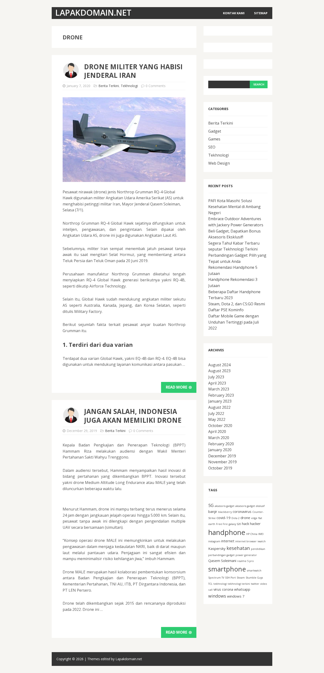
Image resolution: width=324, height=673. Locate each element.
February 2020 (221, 443)
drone (245, 517)
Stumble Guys (254, 577)
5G (211, 505)
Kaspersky (217, 548)
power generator (246, 555)
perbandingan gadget (221, 555)
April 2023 (217, 383)
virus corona (223, 589)
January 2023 (219, 401)
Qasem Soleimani (222, 560)
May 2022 (216, 419)
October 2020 (220, 425)
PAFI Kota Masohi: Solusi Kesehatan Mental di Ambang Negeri (234, 206)
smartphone (227, 569)
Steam (241, 577)
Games (214, 139)
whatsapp (242, 589)
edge (254, 518)
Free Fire (222, 524)
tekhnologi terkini (239, 583)
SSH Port (230, 577)
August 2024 (219, 364)
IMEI (261, 534)
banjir (212, 511)
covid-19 (224, 517)
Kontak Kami (234, 13)
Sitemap (261, 13)
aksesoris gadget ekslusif (250, 506)
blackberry (225, 512)
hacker (255, 523)
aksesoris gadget (224, 506)
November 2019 (222, 461)
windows (217, 596)
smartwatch (254, 570)
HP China (251, 534)
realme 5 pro (245, 561)
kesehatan (238, 548)
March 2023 (218, 389)
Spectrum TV (216, 577)
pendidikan (258, 549)
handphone (226, 532)
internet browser (246, 541)
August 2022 (219, 407)
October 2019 (220, 468)
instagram (214, 541)
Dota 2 (235, 518)
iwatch (262, 541)
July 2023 (216, 377)
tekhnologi (220, 583)
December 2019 (222, 456)
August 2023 (219, 370)
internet (227, 540)
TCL (210, 583)
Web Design (219, 163)
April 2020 (217, 431)
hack (245, 523)
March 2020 (218, 437)
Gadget (214, 131)
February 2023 (221, 395)
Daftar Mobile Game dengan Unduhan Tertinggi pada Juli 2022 (233, 322)
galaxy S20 (235, 524)
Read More (177, 387)
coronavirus (242, 511)
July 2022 (216, 413)
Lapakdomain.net (129, 659)
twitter (255, 583)
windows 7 (236, 596)
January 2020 (219, 449)
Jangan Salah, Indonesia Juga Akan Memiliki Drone (132, 415)
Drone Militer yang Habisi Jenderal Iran (133, 71)
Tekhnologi (129, 86)
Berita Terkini (108, 86)
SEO (211, 147)
